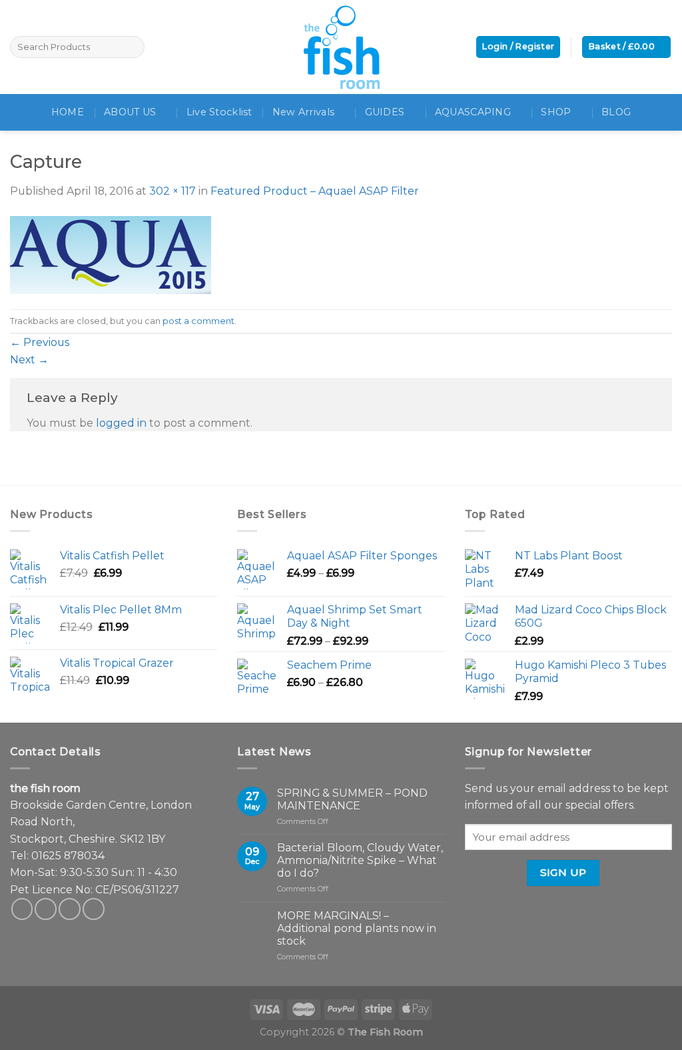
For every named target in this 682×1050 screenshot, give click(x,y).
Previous (39, 342)
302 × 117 (172, 191)
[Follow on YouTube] (94, 909)
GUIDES (385, 112)
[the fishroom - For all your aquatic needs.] (341, 47)
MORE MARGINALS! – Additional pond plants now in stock (356, 928)
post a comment (198, 321)
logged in (121, 423)
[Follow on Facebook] (22, 909)
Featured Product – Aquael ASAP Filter (314, 191)
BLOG (616, 112)
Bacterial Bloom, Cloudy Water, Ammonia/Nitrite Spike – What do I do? (360, 860)
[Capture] (110, 253)
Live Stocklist (219, 112)
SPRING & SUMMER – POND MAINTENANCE (352, 799)
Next (29, 359)
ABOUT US (130, 112)
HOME (67, 112)
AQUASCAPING (473, 112)
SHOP (556, 112)
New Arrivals (303, 112)
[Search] (132, 47)
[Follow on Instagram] (46, 909)
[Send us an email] (70, 909)
